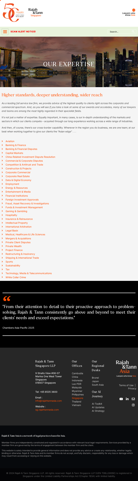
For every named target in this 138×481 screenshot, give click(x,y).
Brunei (95, 377)
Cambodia (77, 373)
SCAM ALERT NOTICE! (19, 32)
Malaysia (77, 387)
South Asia (98, 384)
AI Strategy (98, 410)
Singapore (77, 398)
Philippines (78, 394)
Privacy (131, 388)
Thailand (76, 401)
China (75, 376)
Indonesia (77, 380)
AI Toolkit (97, 403)
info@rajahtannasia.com (48, 400)
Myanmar (77, 391)
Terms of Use (126, 385)
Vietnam (76, 405)
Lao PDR (76, 383)
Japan (95, 381)
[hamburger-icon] (5, 31)
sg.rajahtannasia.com (47, 409)
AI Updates (98, 407)
